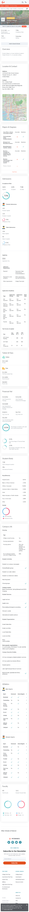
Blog (17, 903)
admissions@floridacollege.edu (14, 85)
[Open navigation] (25, 2)
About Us (18, 895)
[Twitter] (9, 842)
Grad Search (18, 877)
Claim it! (24, 26)
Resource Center (19, 882)
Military (4, 882)
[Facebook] (12, 842)
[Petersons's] (3, 2)
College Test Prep (6, 874)
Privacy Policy (5, 900)
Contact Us (18, 898)
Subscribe (14, 863)
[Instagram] (20, 842)
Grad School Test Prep (7, 877)
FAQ (17, 900)
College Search (19, 874)
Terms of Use (5, 902)
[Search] (22, 2)
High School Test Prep (7, 884)
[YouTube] (16, 842)
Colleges (7, 6)
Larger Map (22, 118)
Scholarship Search (20, 879)
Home (2, 6)
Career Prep (5, 879)
